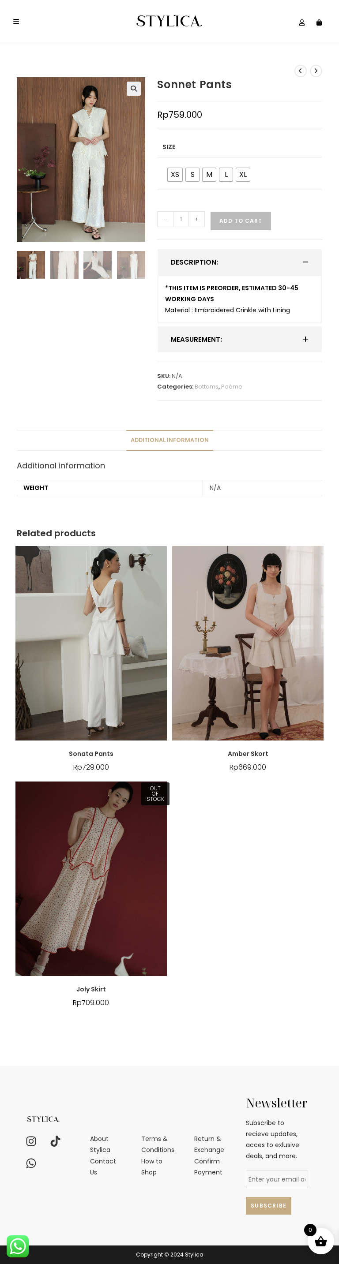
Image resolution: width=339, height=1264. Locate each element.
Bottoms (206, 386)
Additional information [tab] (170, 440)
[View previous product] (300, 71)
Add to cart (240, 220)
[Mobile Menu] (16, 21)
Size (168, 146)
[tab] (239, 262)
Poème (231, 386)
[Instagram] (31, 1141)
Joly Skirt (91, 989)
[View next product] (316, 71)
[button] (134, 89)
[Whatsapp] (31, 1163)
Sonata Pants (91, 753)
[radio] (175, 174)
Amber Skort (248, 753)
